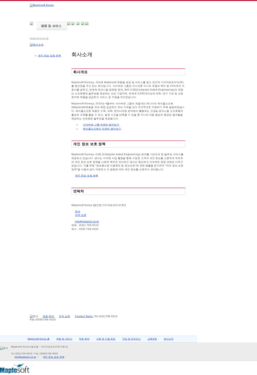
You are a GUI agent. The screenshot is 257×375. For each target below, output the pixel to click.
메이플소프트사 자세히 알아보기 (102, 128)
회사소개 (168, 339)
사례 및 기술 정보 (105, 339)
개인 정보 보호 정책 (86, 175)
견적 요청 (80, 215)
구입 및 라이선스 (131, 339)
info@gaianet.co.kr (87, 221)
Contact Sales (84, 316)
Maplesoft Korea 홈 (39, 38)
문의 (77, 211)
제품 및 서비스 (64, 339)
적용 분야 (84, 339)
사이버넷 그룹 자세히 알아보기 (101, 124)
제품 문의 (49, 316)
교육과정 (152, 339)
